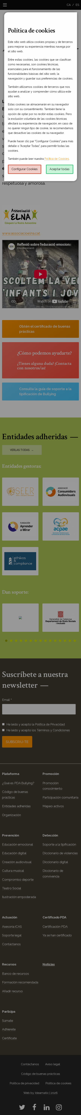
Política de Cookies (56, 158)
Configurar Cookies (24, 169)
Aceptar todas (60, 169)
